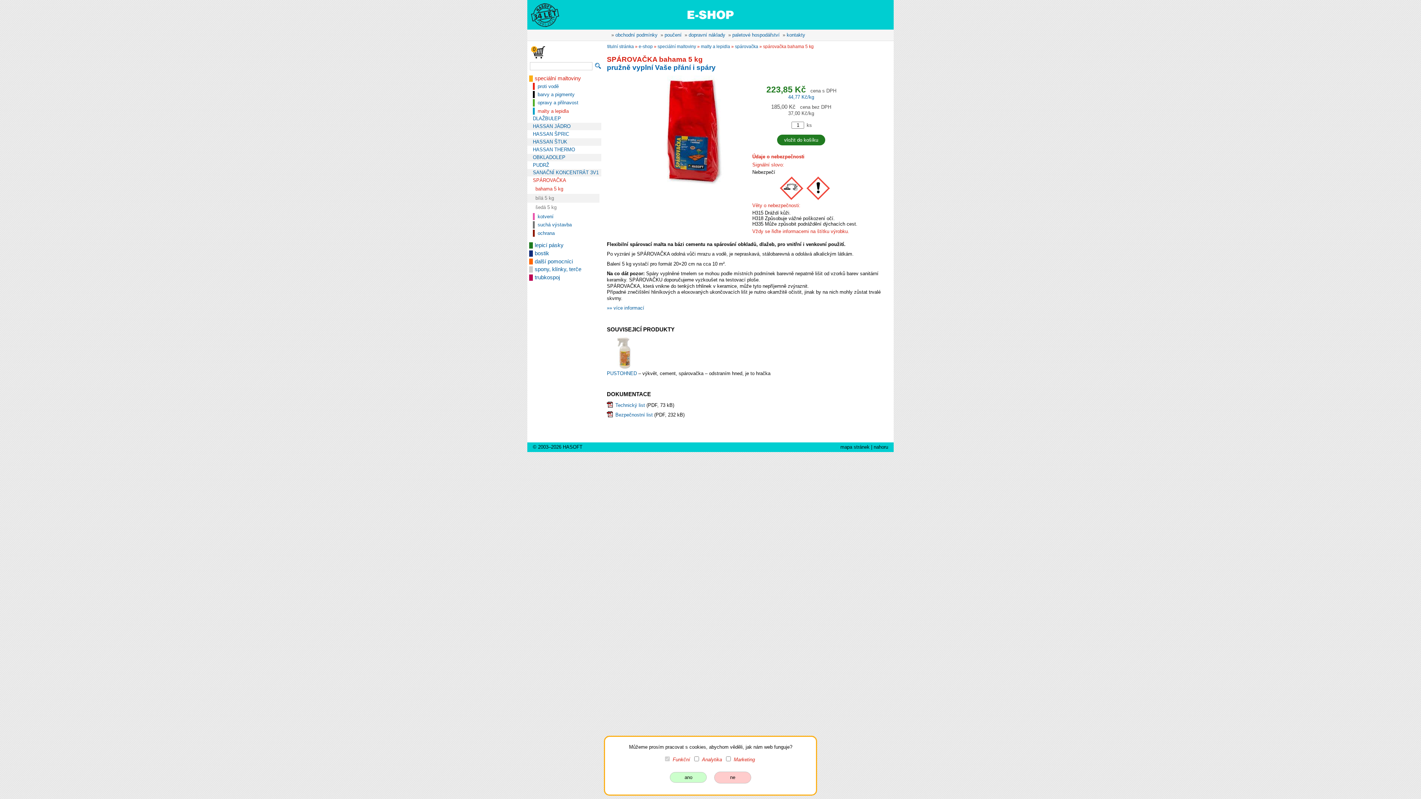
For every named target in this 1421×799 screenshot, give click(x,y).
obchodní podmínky (636, 35)
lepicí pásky (549, 245)
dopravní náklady (707, 35)
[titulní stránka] (541, 14)
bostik (542, 253)
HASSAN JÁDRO (552, 126)
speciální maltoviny (558, 78)
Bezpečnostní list (634, 415)
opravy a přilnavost (558, 102)
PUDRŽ (541, 165)
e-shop (646, 46)
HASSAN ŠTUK (550, 142)
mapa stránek (855, 447)
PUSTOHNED (622, 373)
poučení (673, 35)
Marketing (744, 759)
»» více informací (625, 308)
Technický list (630, 405)
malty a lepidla (553, 111)
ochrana (546, 233)
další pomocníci (554, 261)
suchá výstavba (555, 224)
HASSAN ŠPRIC (551, 134)
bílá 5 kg (544, 198)
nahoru (881, 447)
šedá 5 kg (546, 207)
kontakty (796, 35)
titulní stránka (620, 46)
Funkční (681, 759)
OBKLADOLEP (549, 157)
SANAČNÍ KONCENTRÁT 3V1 (566, 172)
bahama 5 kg (549, 189)
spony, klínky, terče (558, 269)
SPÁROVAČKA (549, 180)
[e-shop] (710, 14)
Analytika (712, 759)
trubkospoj (547, 277)
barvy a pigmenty (556, 94)
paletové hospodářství (756, 35)
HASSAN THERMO (554, 149)
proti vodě (548, 86)
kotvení (546, 216)
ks (809, 125)
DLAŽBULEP (547, 118)
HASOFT (572, 447)
